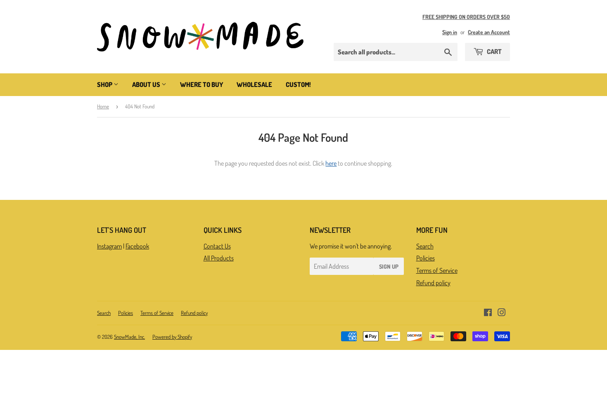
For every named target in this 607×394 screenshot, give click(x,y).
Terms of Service (437, 270)
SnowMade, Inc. (129, 336)
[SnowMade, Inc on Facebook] (488, 313)
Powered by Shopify (172, 336)
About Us (146, 84)
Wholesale (254, 84)
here (331, 163)
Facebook (137, 246)
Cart (494, 51)
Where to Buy (201, 84)
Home (103, 106)
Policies (425, 258)
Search (425, 246)
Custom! (298, 84)
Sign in (449, 31)
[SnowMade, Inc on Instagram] (502, 313)
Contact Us (217, 246)
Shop (105, 84)
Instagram (109, 246)
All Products (219, 258)
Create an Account (489, 31)
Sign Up (388, 266)
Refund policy (433, 283)
